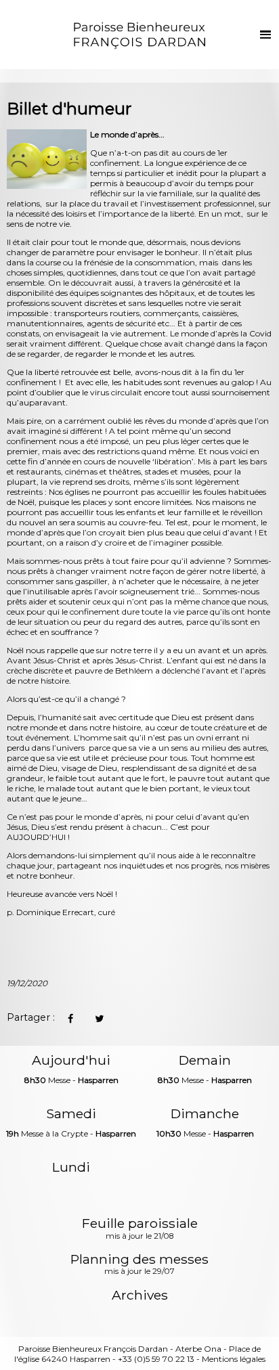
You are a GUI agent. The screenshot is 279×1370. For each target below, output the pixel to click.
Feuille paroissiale (140, 1229)
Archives (140, 1295)
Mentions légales (233, 1359)
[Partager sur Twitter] (99, 1018)
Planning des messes (139, 1265)
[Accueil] (139, 34)
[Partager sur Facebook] (70, 1018)
